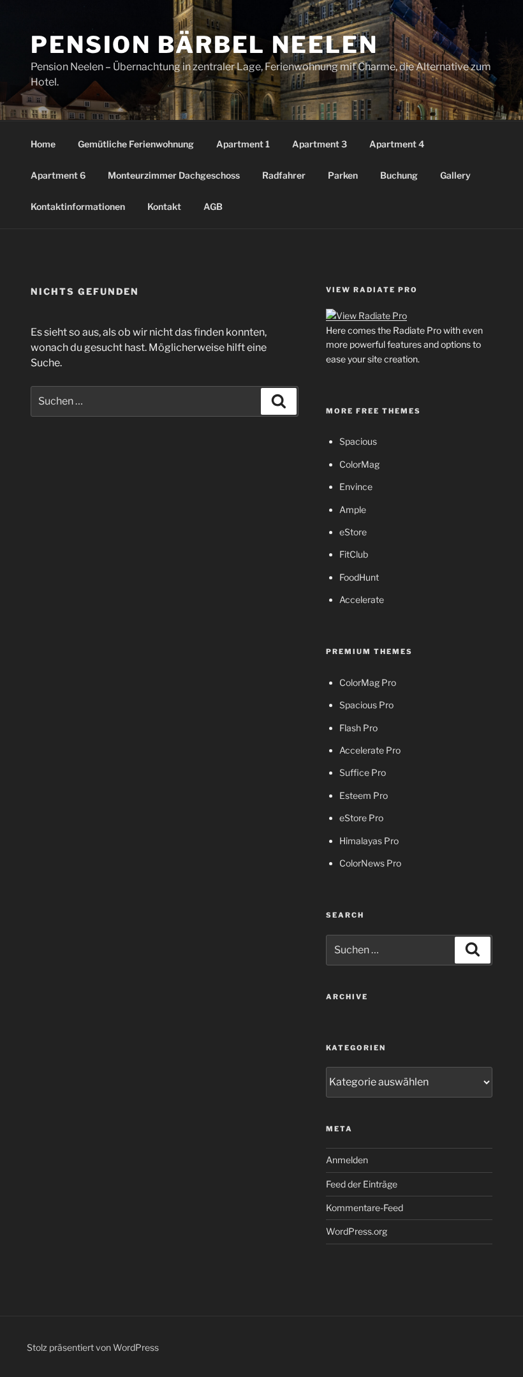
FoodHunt (359, 577)
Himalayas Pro (369, 840)
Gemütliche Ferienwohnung (136, 143)
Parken (343, 175)
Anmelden (347, 1159)
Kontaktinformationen (78, 206)
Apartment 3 (319, 143)
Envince (355, 486)
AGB (213, 206)
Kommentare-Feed (364, 1207)
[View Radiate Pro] (366, 315)
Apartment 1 (243, 143)
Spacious (358, 441)
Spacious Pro (366, 704)
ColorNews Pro (370, 863)
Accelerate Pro (370, 750)
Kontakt (164, 206)
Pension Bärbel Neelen (204, 45)
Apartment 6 (58, 175)
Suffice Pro (362, 772)
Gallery (455, 175)
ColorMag (359, 464)
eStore (353, 531)
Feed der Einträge (361, 1184)
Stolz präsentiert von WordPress (93, 1347)
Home (43, 143)
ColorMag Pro (367, 682)
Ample (352, 509)
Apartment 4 (396, 143)
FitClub (353, 554)
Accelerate (361, 599)
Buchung (399, 175)
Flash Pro (358, 727)
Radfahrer (284, 175)
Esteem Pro (363, 795)
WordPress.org (356, 1231)
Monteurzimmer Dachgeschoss (174, 175)
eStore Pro (361, 817)
